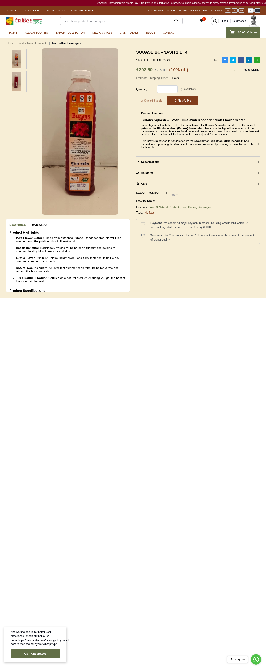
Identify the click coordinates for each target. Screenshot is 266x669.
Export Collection (70, 32)
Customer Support (83, 10)
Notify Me (184, 100)
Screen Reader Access (193, 10)
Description (17, 224)
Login (225, 21)
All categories (36, 32)
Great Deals (129, 32)
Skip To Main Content (161, 10)
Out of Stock (152, 100)
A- (228, 10)
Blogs (150, 32)
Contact (169, 32)
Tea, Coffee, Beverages (196, 207)
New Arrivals (102, 32)
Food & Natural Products (32, 43)
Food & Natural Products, (165, 207)
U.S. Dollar (32, 10)
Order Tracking (57, 10)
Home (13, 32)
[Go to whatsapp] (256, 659)
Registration (239, 21)
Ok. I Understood (35, 653)
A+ (241, 10)
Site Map (216, 10)
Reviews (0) (39, 224)
